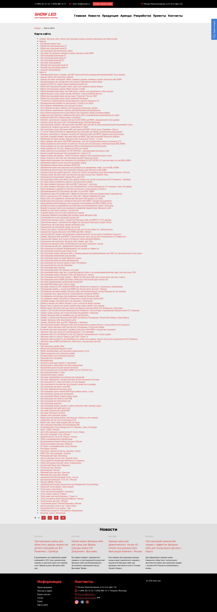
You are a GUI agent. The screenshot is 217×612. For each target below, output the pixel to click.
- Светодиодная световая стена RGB (54, 386)
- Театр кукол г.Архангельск (50, 489)
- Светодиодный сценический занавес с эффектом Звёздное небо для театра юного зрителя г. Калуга (82, 277)
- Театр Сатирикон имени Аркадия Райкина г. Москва (61, 498)
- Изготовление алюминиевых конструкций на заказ (61, 105)
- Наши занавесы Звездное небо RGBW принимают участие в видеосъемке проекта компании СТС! (80, 141)
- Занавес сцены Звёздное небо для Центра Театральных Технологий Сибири (71, 327)
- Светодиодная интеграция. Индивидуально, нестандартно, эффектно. (69, 248)
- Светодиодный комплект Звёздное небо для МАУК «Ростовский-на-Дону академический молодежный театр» (86, 124)
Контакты (175, 15)
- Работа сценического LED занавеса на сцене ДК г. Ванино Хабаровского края (72, 196)
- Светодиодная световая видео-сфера (56, 51)
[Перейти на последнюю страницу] (63, 518)
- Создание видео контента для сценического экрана (61, 213)
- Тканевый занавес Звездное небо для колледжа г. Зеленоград (66, 301)
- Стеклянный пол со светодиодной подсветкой (59, 217)
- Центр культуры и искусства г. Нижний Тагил (58, 458)
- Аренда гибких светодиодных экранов (56, 77)
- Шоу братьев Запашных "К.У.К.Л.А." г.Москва (58, 479)
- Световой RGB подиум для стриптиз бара (57, 284)
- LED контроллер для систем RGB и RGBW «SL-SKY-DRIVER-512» (65, 370)
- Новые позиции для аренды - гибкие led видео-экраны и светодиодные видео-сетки (75, 155)
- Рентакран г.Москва (48, 448)
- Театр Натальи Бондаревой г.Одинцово (56, 491)
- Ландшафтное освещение (50, 358)
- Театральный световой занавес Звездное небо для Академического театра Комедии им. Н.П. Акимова (82, 291)
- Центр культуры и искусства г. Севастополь (57, 506)
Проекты (159, 15)
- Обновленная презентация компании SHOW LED (59, 165)
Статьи (40, 597)
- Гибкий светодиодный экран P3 (53, 46)
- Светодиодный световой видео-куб (54, 401)
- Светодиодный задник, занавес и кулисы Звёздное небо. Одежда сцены (70, 405)
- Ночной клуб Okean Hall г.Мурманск (54, 465)
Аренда (126, 15)
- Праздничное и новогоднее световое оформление (61, 365)
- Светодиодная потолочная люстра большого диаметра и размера (67, 384)
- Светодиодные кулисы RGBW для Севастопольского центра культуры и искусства (73, 279)
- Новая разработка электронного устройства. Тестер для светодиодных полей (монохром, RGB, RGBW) (82, 143)
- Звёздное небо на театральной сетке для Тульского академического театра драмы (75, 334)
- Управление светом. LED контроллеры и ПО (57, 420)
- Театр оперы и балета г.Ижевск (53, 494)
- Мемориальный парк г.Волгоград (53, 456)
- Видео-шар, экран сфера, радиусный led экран (59, 422)
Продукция (110, 15)
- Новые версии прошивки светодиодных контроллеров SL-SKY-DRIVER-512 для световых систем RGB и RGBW (85, 160)
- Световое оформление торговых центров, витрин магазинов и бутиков (69, 379)
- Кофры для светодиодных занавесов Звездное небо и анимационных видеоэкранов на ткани (79, 115)
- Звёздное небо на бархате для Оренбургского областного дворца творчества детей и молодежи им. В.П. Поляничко (88, 339)
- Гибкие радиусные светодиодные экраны (57, 353)
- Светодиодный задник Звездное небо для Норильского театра (66, 274)
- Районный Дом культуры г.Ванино (53, 475)
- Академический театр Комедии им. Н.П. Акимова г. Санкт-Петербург (68, 427)
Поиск (40, 601)
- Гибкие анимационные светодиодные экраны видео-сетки (64, 351)
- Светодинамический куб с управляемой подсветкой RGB (63, 246)
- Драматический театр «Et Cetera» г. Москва (58, 436)
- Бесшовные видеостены (50, 43)
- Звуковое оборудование (50, 70)
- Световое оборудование (50, 62)
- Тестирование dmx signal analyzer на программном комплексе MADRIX (69, 294)
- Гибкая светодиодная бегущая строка (55, 348)
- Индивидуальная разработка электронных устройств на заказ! (66, 103)
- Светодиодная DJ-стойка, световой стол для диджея (62, 382)
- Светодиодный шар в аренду (52, 267)
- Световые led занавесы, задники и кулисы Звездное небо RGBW (66, 53)
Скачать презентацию (103, 4)
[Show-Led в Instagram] (77, 602)
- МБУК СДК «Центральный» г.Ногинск (55, 453)
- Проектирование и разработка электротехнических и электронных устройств (72, 189)
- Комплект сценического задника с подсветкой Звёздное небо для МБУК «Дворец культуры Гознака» (81, 134)
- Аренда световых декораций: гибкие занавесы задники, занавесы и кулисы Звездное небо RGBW (80, 79)
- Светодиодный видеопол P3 (51, 60)
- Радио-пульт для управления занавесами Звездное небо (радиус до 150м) (71, 198)
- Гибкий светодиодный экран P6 (53, 48)
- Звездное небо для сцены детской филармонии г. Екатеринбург (66, 332)
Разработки (142, 15)
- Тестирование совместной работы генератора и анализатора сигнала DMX (71, 298)
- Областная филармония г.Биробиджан (55, 439)
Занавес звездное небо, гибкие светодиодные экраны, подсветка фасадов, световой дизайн (78, 39)
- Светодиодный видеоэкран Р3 (52, 58)
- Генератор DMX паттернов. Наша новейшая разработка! (63, 84)
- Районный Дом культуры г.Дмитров (54, 472)
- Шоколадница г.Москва (49, 470)
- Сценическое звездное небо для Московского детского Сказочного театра (71, 243)
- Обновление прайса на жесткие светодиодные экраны (62, 162)
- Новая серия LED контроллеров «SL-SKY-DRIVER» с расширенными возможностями (74, 151)
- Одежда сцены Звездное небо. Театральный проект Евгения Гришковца (69, 122)
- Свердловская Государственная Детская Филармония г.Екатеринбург (68, 484)
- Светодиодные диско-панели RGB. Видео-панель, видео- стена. (66, 391)
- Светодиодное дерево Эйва (51, 346)
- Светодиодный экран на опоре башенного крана (60, 258)
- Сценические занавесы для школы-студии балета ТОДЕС (63, 127)
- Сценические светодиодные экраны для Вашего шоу (61, 224)
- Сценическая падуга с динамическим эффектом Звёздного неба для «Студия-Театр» (75, 222)
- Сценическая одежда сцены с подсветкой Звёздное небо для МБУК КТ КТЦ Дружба (75, 220)
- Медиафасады (46, 360)
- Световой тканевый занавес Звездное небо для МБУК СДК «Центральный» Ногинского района (79, 136)
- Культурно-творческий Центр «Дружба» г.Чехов (59, 451)
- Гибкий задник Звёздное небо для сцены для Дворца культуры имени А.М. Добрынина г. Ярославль (81, 308)
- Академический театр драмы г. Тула (55, 508)
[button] (214, 29)
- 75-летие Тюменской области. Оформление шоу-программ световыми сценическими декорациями (80, 132)
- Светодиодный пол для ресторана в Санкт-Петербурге (63, 263)
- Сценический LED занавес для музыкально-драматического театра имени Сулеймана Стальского (80, 234)
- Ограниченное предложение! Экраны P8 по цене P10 (61, 177)
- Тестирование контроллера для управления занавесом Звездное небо (69, 296)
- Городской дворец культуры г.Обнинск (55, 444)
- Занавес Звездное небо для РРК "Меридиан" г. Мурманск (63, 322)
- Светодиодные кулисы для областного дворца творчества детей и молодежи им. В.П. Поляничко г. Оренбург (85, 179)
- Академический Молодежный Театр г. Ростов (58, 477)
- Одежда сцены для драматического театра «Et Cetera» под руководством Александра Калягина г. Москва (84, 172)
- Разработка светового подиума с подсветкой (58, 210)
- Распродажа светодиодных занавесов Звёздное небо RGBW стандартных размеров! (75, 201)
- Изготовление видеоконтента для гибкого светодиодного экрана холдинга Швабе (74, 112)
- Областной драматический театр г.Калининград (60, 463)
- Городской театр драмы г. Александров (56, 486)
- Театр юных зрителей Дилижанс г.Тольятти (58, 496)
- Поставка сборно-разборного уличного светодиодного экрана (66, 182)
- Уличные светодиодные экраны (53, 415)
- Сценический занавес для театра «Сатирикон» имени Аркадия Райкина (69, 239)
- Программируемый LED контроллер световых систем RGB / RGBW (66, 191)
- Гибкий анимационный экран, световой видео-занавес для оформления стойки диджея (76, 91)
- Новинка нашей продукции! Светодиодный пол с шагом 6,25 (65, 153)
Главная (80, 15)
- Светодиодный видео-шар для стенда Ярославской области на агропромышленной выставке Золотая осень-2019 (87, 272)
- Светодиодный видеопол (50, 403)
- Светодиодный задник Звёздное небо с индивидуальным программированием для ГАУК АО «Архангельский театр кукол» (90, 253)
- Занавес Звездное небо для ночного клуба (57, 320)
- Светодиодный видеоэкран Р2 (52, 55)
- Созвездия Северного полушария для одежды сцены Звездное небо (68, 215)
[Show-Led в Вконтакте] (82, 602)
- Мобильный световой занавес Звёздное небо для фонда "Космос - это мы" (71, 139)
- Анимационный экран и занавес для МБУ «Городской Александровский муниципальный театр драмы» (82, 74)
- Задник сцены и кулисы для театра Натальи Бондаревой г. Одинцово (68, 313)
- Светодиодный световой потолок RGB (55, 398)
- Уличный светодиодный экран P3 (53, 65)
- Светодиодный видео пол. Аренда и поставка (59, 270)
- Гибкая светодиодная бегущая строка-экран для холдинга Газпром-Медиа (71, 86)
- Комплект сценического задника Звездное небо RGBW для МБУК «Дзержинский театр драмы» (79, 120)
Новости (94, 15)
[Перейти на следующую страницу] (56, 518)
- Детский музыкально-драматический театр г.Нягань (61, 432)
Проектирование (44, 587)
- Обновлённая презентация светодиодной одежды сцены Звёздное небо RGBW (73, 170)
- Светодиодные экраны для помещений (56, 394)
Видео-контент (44, 594)
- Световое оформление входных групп (55, 389)
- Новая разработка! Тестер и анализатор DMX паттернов (63, 148)
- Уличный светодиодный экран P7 (53, 67)
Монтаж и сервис (44, 590)
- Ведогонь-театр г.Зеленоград (52, 513)
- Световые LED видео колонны (52, 413)
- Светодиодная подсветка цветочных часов (58, 251)
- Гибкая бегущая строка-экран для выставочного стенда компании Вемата (70, 93)
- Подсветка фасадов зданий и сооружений (57, 363)
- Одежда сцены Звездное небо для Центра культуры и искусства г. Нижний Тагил (73, 174)
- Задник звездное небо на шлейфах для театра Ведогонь (64, 315)
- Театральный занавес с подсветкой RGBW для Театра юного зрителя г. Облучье (73, 289)
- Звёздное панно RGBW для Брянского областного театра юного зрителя (70, 341)
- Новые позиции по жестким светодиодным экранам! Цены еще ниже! (68, 158)
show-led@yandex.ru (81, 4)
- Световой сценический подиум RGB (54, 410)
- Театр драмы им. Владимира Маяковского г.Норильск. (62, 460)
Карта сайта (42, 604)
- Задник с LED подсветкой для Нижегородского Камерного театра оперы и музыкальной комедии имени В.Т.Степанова (89, 310)
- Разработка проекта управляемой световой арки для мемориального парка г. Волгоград (76, 205)
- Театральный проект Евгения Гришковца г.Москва (60, 503)
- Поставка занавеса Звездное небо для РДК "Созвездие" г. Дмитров (68, 184)
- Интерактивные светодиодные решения (56, 355)
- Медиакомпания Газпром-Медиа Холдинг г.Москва (60, 441)
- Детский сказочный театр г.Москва (54, 434)
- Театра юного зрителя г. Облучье (53, 501)
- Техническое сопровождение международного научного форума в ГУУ (69, 101)
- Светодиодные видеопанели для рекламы (57, 255)
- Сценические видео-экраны (51, 375)
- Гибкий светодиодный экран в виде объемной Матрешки (63, 98)
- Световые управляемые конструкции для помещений (61, 377)
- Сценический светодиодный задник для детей (59, 227)
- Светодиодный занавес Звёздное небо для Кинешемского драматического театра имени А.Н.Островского (84, 324)
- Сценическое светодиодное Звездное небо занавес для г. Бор (66, 241)
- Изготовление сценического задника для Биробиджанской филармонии (69, 110)
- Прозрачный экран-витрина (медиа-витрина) (58, 367)
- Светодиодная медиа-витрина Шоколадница (59, 260)
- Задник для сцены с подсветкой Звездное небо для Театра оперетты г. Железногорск (76, 229)
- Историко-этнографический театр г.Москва (58, 446)
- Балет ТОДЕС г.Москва (49, 429)
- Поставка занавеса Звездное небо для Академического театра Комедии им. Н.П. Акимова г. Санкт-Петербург (85, 186)
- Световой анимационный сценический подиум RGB (61, 282)
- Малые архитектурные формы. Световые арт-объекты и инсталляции (68, 417)
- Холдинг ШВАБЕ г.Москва (50, 482)
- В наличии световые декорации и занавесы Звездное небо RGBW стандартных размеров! (77, 329)
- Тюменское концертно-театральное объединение (61, 510)
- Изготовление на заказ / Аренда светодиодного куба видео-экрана (68, 108)
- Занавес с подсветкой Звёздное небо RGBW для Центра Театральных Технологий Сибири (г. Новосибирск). (84, 317)
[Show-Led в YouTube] (87, 602)
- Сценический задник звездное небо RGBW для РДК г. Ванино (65, 232)
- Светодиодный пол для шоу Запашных (56, 265)
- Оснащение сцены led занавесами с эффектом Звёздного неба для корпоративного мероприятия (80, 193)
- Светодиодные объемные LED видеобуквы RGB (59, 425)
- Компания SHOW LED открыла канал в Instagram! (60, 117)
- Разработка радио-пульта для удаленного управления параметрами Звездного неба (75, 208)
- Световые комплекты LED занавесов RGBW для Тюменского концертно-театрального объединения (81, 286)
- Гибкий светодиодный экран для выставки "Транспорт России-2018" (68, 96)
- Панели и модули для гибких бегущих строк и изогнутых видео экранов (69, 303)
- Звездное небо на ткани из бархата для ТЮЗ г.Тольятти (63, 336)
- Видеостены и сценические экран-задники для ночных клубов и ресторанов (71, 305)
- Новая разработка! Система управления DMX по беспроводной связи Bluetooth (72, 146)
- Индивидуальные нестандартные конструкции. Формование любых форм (70, 81)
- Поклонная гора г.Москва (50, 467)
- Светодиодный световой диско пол (54, 408)
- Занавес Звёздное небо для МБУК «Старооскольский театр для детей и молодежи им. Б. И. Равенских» (82, 236)
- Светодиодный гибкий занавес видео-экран (58, 396)
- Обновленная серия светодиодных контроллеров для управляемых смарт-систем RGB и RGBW (79, 167)
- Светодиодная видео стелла (52, 372)
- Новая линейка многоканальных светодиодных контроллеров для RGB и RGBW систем (75, 203)
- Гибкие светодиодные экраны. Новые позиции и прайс (62, 89)
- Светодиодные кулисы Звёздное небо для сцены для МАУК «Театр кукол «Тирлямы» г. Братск (78, 129)
